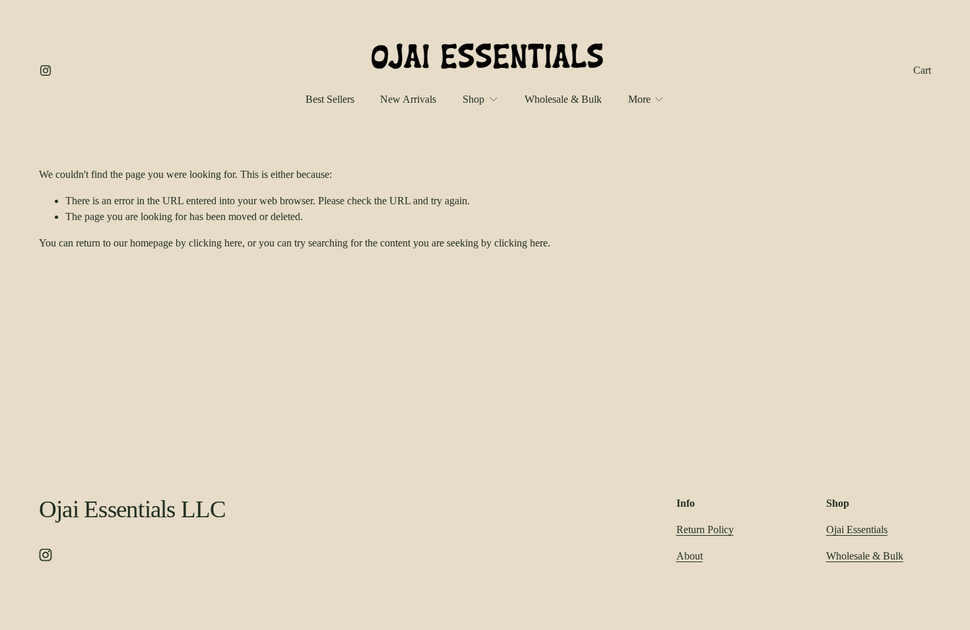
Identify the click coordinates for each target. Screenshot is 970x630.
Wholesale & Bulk (563, 99)
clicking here (215, 242)
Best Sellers (330, 99)
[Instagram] (45, 70)
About (689, 555)
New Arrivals (408, 99)
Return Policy (705, 529)
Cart (922, 70)
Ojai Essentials (857, 529)
